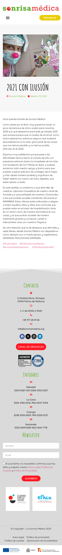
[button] (8, 18)
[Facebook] (22, 336)
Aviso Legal (34, 467)
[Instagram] (34, 336)
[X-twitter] (28, 336)
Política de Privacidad (25, 470)
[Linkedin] (40, 336)
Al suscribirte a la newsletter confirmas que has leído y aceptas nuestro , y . (29, 467)
